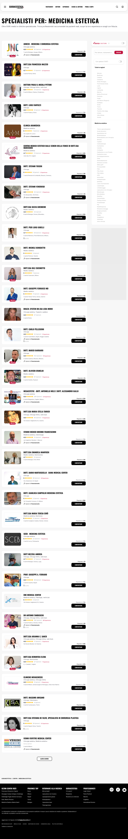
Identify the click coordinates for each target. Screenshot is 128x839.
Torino (29, 799)
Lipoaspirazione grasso (48, 796)
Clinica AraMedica (32, 125)
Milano (29, 794)
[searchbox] (104, 52)
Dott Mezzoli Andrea (33, 554)
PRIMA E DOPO (89, 7)
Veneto (99, 117)
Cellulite (99, 148)
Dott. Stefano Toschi (33, 166)
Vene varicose (101, 221)
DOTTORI (57, 7)
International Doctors (89, 802)
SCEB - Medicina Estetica (34, 533)
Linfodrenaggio (101, 188)
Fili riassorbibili (101, 167)
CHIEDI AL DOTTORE (77, 7)
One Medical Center (32, 594)
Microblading (100, 194)
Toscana (99, 109)
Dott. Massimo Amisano (34, 697)
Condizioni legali (45, 824)
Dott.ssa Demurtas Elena (35, 656)
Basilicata (100, 75)
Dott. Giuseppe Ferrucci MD (36, 288)
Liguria (99, 88)
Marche (99, 92)
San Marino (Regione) (103, 100)
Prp (98, 204)
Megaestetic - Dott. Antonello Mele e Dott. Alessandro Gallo (51, 391)
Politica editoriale (57, 824)
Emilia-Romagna (101, 81)
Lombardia (100, 90)
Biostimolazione (101, 135)
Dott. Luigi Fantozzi (32, 105)
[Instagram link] (112, 790)
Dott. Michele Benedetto (34, 247)
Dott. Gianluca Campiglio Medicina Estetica (43, 493)
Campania (100, 79)
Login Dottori (87, 791)
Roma (29, 791)
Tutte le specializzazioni (103, 129)
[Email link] (124, 790)
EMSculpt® (100, 165)
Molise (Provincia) (102, 94)
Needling (99, 196)
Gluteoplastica (46, 799)
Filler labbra (100, 173)
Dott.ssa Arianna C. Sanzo (35, 636)
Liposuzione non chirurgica (104, 190)
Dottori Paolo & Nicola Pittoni (38, 84)
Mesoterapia (100, 192)
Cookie (25, 824)
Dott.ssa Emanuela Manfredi (36, 452)
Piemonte (99, 96)
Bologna (30, 802)
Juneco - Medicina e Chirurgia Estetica (41, 43)
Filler (98, 169)
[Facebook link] (118, 790)
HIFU (98, 175)
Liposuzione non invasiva (49, 794)
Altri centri (44, 759)
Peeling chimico (101, 200)
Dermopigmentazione (103, 156)
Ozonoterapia (101, 198)
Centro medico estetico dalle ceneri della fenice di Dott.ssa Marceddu (51, 146)
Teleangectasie (46, 805)
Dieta (98, 158)
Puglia (99, 98)
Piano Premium (87, 794)
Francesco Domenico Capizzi (10, 791)
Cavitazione (100, 146)
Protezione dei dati (7, 824)
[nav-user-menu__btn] (122, 7)
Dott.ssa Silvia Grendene (35, 206)
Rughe (99, 215)
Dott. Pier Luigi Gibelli (34, 227)
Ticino (99, 107)
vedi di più (43, 87)
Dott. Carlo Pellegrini (34, 329)
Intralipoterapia (101, 179)
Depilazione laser (102, 154)
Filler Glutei (100, 171)
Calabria (99, 77)
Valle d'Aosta (100, 115)
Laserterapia (100, 185)
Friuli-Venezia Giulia (102, 83)
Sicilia (98, 104)
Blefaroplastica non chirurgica (105, 137)
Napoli (29, 796)
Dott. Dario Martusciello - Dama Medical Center (46, 472)
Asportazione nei (101, 133)
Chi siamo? (69, 791)
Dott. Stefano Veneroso (34, 186)
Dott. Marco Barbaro (33, 350)
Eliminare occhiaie (102, 162)
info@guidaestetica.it (24, 820)
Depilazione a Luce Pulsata (104, 152)
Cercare (118, 52)
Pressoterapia (101, 202)
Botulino (99, 139)
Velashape (100, 219)
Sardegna (99, 102)
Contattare (78, 55)
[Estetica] (16, 7)
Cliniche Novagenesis (33, 677)
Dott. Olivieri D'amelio (34, 370)
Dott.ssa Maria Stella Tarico (37, 411)
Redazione (69, 794)
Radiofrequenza (101, 206)
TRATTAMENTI (49, 7)
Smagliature (100, 217)
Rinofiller (99, 213)
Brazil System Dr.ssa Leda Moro (38, 308)
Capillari (99, 141)
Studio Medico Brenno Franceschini (40, 431)
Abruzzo (99, 73)
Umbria (99, 113)
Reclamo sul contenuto (72, 796)
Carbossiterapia (101, 144)
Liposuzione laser (47, 802)
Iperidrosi (99, 181)
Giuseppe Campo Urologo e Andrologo (12, 794)
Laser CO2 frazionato (103, 183)
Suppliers (86, 799)
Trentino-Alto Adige (102, 111)
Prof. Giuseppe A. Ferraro (35, 574)
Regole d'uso (17, 824)
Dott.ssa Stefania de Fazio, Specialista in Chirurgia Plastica (51, 717)
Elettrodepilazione (102, 160)
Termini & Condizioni (7, 826)
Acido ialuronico (101, 131)
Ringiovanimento (101, 211)
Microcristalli (46, 791)
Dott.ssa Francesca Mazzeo (36, 64)
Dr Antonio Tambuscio (34, 615)
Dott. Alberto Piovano (8, 799)
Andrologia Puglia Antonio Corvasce (12, 796)
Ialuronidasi (100, 177)
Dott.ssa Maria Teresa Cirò (36, 513)
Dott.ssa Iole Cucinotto (34, 268)
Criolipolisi (100, 150)
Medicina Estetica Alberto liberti (10, 802)
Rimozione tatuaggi (102, 209)
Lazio (98, 86)
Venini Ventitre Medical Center (37, 738)
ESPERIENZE (66, 7)
